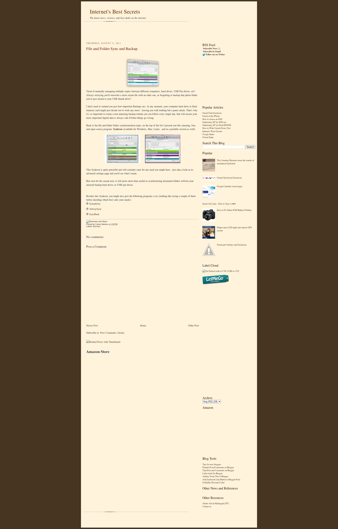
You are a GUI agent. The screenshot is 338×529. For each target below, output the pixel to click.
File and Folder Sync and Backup (111, 48)
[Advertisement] (169, 32)
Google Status (208, 134)
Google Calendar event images (229, 186)
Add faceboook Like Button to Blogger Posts (221, 479)
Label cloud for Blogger (212, 473)
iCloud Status (208, 137)
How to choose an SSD (212, 119)
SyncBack (94, 214)
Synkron (117, 129)
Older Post (193, 325)
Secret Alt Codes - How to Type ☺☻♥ (219, 203)
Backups (97, 226)
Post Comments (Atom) (112, 332)
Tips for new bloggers (211, 464)
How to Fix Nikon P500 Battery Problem (234, 210)
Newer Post (92, 325)
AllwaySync (95, 209)
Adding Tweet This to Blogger (215, 476)
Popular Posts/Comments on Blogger (218, 467)
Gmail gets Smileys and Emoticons (232, 244)
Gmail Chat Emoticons (212, 112)
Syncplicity (95, 203)
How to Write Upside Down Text (216, 128)
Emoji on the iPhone (211, 115)
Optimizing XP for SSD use (214, 122)
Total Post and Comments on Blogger (218, 470)
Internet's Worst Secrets (212, 131)
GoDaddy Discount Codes (213, 482)
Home (143, 325)
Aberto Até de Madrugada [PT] (215, 503)
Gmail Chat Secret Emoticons (229, 177)
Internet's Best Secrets (115, 11)
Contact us (206, 506)
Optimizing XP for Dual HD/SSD (216, 125)
